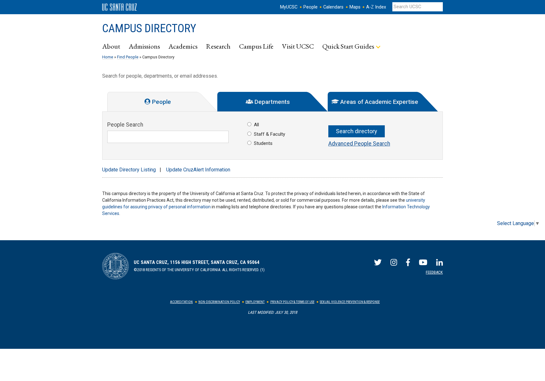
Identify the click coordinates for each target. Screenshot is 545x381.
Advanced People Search (359, 143)
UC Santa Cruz (119, 7)
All (256, 125)
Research (218, 46)
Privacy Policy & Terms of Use (292, 302)
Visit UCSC (298, 46)
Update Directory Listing (129, 170)
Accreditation (181, 302)
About (111, 46)
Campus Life (256, 46)
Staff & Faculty (269, 134)
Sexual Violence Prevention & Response (350, 302)
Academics (182, 46)
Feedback (434, 272)
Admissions (144, 46)
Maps (354, 7)
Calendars (333, 7)
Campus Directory (149, 28)
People (310, 7)
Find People (127, 57)
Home (107, 57)
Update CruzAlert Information (198, 170)
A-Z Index (376, 7)
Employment (255, 302)
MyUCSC (288, 7)
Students (263, 143)
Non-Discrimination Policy (219, 302)
